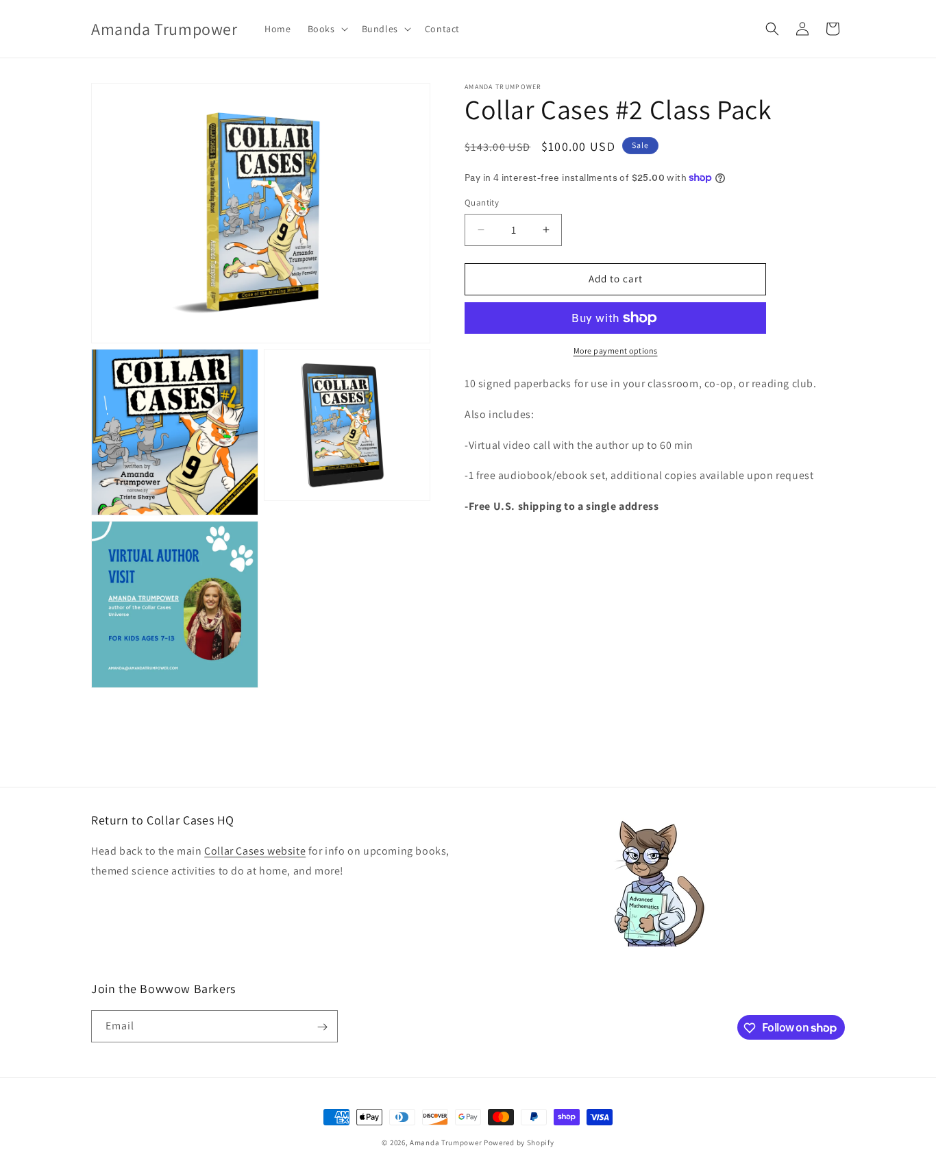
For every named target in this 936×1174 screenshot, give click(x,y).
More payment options (616, 350)
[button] (326, 28)
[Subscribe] (322, 1027)
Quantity (482, 202)
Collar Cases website (255, 851)
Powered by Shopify (519, 1142)
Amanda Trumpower (446, 1142)
